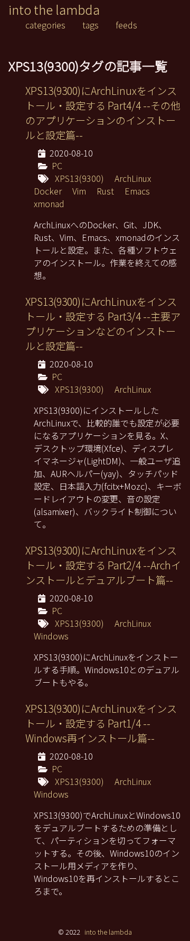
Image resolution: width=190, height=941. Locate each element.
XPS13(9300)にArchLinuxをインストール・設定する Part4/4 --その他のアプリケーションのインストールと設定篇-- (102, 112)
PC (57, 165)
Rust (105, 191)
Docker (48, 191)
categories (45, 24)
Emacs (137, 191)
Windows (51, 635)
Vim (79, 191)
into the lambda (54, 9)
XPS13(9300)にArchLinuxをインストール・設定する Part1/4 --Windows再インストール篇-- (101, 723)
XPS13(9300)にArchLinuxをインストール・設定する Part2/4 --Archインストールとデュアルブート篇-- (103, 565)
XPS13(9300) (79, 178)
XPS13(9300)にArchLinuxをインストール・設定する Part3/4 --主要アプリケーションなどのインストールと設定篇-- (102, 323)
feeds (126, 24)
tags (90, 24)
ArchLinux (133, 178)
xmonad (49, 203)
